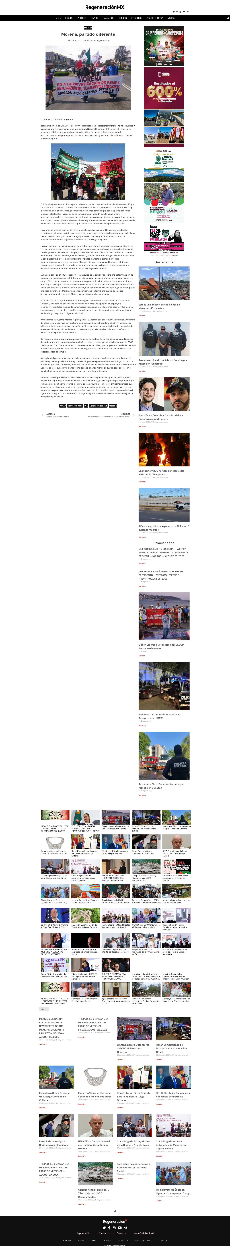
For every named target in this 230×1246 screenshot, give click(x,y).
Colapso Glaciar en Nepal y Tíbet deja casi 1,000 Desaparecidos (144, 878)
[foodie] (164, 256)
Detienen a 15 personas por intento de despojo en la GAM (115, 950)
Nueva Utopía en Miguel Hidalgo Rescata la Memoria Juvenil (116, 926)
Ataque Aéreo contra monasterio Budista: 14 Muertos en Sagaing (146, 1001)
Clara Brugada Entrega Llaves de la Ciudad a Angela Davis (54, 877)
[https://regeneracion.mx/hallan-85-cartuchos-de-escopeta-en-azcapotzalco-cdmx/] (145, 820)
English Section (154, 18)
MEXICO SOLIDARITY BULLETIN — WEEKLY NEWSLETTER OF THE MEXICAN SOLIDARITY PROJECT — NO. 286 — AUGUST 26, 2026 (163, 552)
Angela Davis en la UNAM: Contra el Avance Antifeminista (115, 901)
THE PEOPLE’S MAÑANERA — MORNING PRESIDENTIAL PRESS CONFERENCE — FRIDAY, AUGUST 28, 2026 (161, 575)
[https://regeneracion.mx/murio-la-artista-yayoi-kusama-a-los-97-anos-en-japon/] (84, 893)
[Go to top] (225, 1240)
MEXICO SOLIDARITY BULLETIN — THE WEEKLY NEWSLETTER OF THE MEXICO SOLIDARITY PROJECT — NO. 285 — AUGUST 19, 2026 (55, 1001)
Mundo (94, 18)
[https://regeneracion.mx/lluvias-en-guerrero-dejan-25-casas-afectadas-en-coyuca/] (84, 918)
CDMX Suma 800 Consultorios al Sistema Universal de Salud (146, 926)
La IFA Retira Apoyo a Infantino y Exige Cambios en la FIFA (54, 926)
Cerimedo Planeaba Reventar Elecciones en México (84, 1000)
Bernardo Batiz (75, 405)
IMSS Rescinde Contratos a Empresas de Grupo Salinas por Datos (85, 951)
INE (86, 405)
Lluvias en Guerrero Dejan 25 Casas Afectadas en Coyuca (84, 926)
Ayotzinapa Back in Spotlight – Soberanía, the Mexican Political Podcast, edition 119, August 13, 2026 (146, 976)
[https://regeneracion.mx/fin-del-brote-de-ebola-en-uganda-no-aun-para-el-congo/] (54, 893)
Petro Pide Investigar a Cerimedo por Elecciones (143, 852)
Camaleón (108, 18)
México (69, 18)
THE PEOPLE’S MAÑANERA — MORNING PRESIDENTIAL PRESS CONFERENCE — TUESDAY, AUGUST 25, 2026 (54, 951)
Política (82, 18)
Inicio (58, 18)
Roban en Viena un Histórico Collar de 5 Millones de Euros (54, 852)
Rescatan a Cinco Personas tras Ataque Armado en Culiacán (177, 827)
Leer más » (142, 316)
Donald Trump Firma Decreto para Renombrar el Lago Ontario (84, 853)
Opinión (122, 18)
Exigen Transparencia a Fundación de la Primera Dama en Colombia (145, 951)
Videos (171, 18)
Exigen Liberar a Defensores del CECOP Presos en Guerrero (115, 827)
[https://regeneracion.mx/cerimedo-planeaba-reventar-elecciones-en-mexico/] (84, 992)
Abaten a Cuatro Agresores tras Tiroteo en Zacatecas (177, 901)
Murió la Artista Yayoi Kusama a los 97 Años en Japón (85, 901)
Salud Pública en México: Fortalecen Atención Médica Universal (175, 927)
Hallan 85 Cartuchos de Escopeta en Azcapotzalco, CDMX (144, 828)
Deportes (136, 18)
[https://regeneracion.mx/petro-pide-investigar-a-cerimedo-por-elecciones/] (145, 844)
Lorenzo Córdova (98, 405)
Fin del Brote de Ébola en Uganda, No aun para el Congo (54, 901)
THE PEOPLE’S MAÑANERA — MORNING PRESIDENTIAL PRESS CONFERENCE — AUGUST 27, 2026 (115, 878)
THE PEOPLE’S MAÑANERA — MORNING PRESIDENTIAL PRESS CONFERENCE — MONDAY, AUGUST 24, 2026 (115, 976)
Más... (44, 1009)
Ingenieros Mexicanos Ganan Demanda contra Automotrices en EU (116, 1001)
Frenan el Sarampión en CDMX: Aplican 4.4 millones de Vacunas (146, 901)
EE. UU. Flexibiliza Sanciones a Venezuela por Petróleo (115, 852)
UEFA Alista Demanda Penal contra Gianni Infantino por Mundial (175, 853)
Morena (88, 27)
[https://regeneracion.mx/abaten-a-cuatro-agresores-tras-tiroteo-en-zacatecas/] (176, 893)
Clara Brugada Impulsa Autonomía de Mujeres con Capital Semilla (83, 878)
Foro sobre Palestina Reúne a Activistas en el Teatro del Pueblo (175, 878)
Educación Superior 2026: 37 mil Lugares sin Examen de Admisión (84, 976)
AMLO (63, 405)
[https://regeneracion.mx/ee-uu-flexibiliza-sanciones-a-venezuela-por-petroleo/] (115, 844)
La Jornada (68, 119)
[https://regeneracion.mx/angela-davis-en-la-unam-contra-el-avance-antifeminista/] (115, 893)
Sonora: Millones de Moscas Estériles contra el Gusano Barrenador (175, 951)
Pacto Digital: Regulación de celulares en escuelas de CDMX (55, 975)
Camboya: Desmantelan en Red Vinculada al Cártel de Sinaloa (176, 1000)
